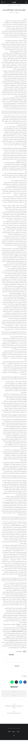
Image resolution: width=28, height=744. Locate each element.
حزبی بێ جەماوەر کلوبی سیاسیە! (14, 712)
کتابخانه (18, 731)
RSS (9, 731)
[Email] (16, 682)
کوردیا (14, 2)
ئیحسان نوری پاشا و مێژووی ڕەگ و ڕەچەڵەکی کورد (14, 706)
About (24, 651)
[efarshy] (5, 660)
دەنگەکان (13, 731)
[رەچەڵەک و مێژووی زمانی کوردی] (14, 694)
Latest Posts (18, 651)
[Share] (25, 682)
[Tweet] (20, 682)
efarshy (16, 12)
